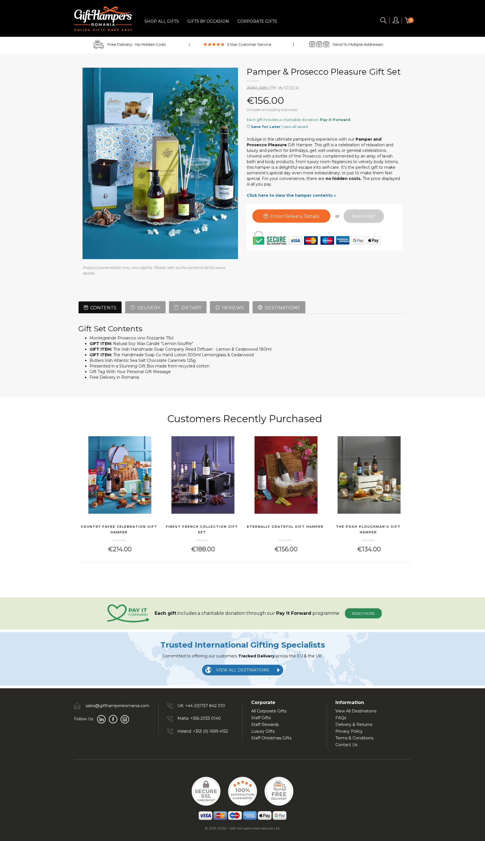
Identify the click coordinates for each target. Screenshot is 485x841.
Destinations (281, 307)
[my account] (395, 21)
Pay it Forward (335, 119)
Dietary (190, 307)
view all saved (295, 126)
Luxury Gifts (262, 731)
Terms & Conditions (354, 738)
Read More (363, 613)
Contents (102, 307)
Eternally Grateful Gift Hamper (285, 527)
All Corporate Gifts (268, 711)
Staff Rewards (265, 724)
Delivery (147, 307)
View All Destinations (355, 711)
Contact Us (346, 744)
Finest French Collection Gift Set (202, 529)
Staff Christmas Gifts (271, 738)
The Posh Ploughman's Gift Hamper (368, 529)
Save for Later (265, 126)
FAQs (340, 717)
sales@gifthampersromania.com (117, 705)
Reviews (232, 307)
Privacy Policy (349, 731)
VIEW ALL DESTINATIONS (242, 670)
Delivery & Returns (353, 724)
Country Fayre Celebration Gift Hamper (119, 529)
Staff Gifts (261, 717)
